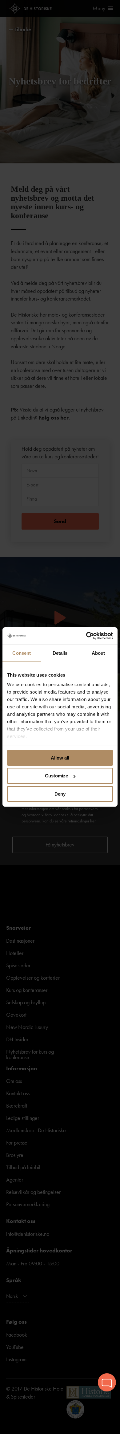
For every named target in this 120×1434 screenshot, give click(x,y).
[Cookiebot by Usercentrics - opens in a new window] (86, 636)
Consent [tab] (21, 652)
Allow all (60, 757)
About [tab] (98, 652)
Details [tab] (60, 652)
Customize (56, 775)
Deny (60, 794)
